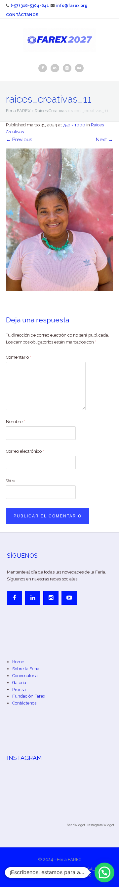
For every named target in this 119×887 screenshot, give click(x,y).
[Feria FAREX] (59, 39)
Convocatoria (25, 675)
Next (104, 140)
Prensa (19, 689)
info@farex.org (71, 5)
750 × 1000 (74, 124)
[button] (104, 872)
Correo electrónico (25, 451)
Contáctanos (22, 15)
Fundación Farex (28, 696)
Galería (19, 682)
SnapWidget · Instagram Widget (90, 825)
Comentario (18, 357)
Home (18, 661)
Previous (19, 140)
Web (10, 480)
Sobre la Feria (25, 668)
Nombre (15, 421)
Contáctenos (24, 703)
